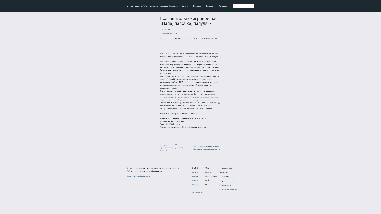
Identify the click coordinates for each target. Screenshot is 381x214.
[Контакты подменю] (227, 6)
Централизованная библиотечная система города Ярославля (152, 5)
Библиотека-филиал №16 (168, 33)
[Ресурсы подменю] (214, 6)
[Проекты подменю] (201, 6)
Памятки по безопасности (228, 189)
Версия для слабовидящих (138, 176)
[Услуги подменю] (188, 6)
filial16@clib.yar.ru (173, 124)
